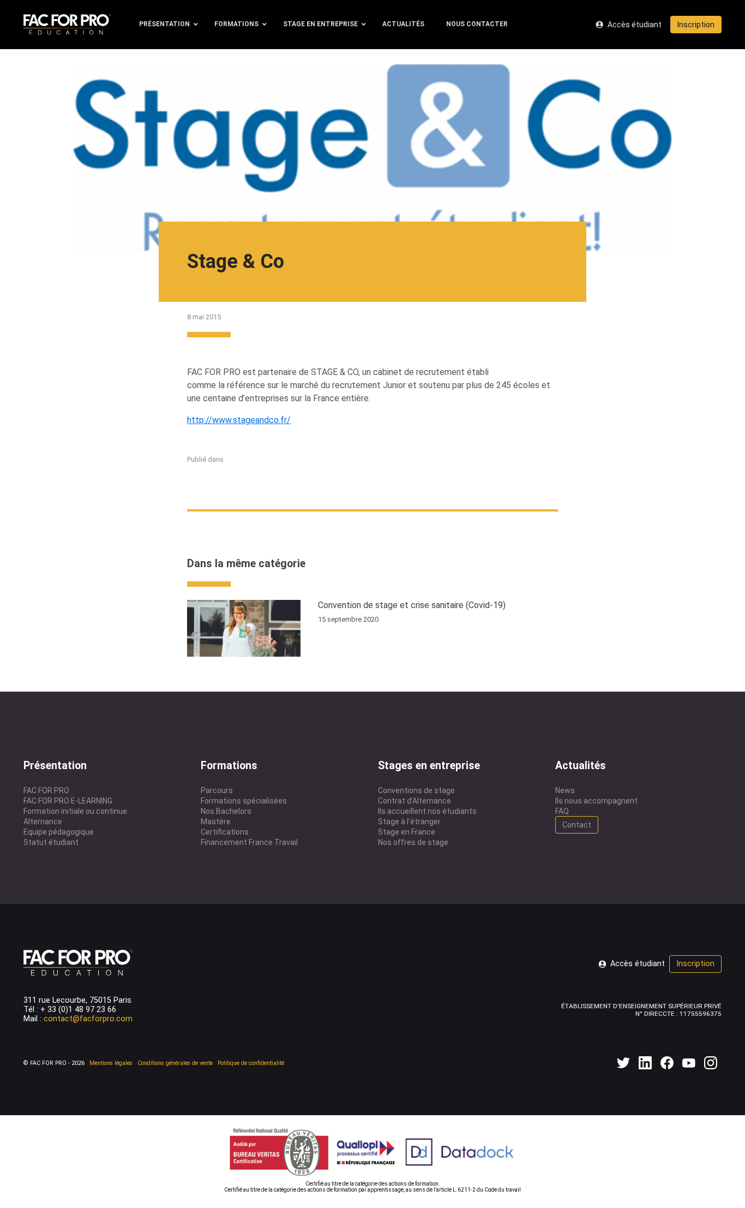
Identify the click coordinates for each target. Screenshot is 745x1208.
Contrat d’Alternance (414, 800)
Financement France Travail (249, 842)
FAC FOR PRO (46, 790)
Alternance (42, 821)
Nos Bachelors (226, 811)
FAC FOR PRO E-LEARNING (67, 800)
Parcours (217, 790)
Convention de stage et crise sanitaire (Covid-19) (412, 605)
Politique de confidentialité (251, 1063)
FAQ (562, 811)
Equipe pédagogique (58, 832)
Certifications (225, 832)
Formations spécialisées (244, 800)
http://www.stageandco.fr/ (239, 420)
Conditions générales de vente (175, 1063)
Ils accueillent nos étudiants (427, 811)
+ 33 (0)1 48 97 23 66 (78, 1009)
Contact (576, 825)
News (565, 790)
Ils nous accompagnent (596, 800)
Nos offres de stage (413, 842)
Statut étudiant (51, 842)
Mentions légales (111, 1063)
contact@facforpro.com (88, 1018)
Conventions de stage (416, 790)
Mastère (216, 821)
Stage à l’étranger (409, 821)
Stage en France (406, 832)
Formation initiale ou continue (75, 811)
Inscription (695, 24)
